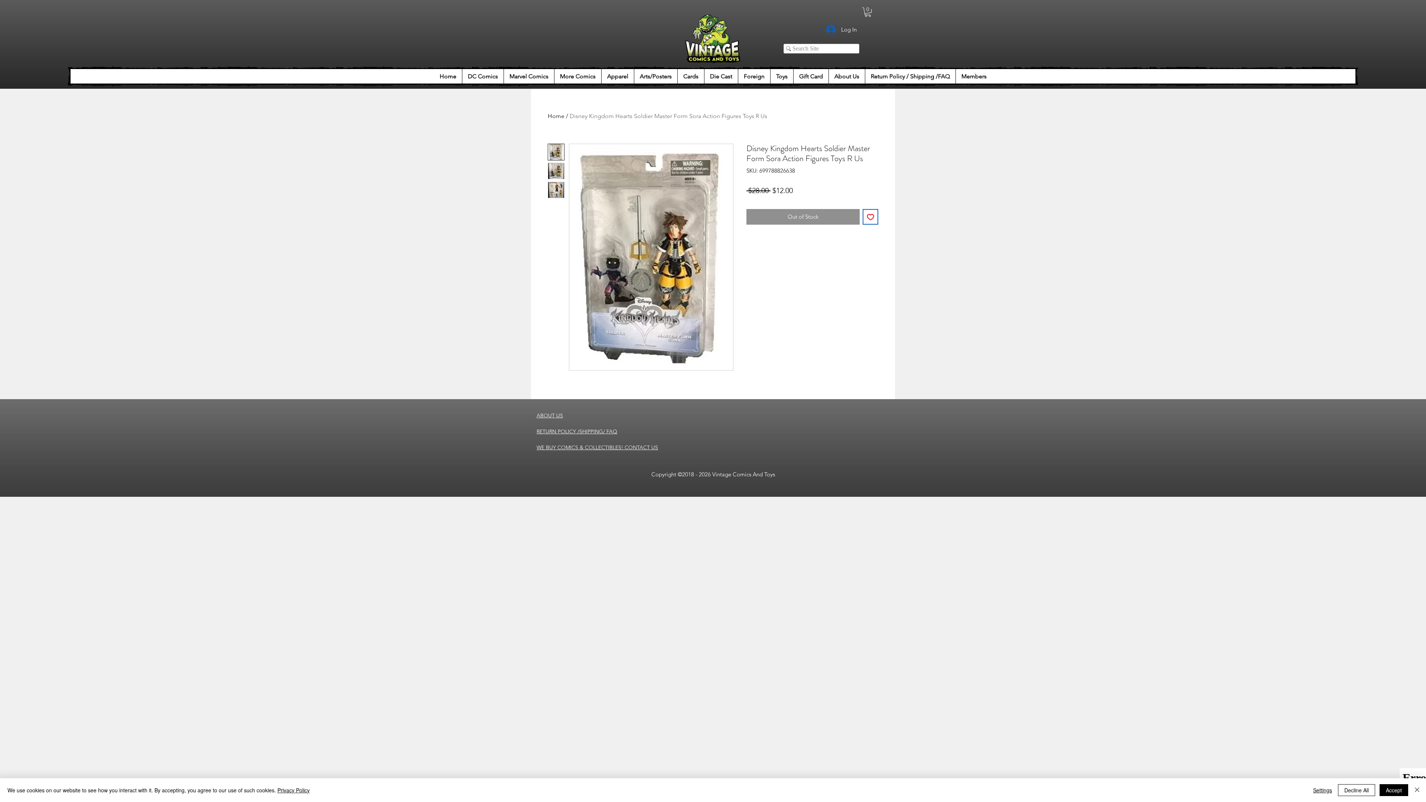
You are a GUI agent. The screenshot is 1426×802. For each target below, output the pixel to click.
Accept (1394, 790)
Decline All (1356, 790)
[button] (867, 12)
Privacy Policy (293, 790)
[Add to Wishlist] (871, 217)
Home (556, 116)
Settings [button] (1322, 790)
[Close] (1417, 790)
